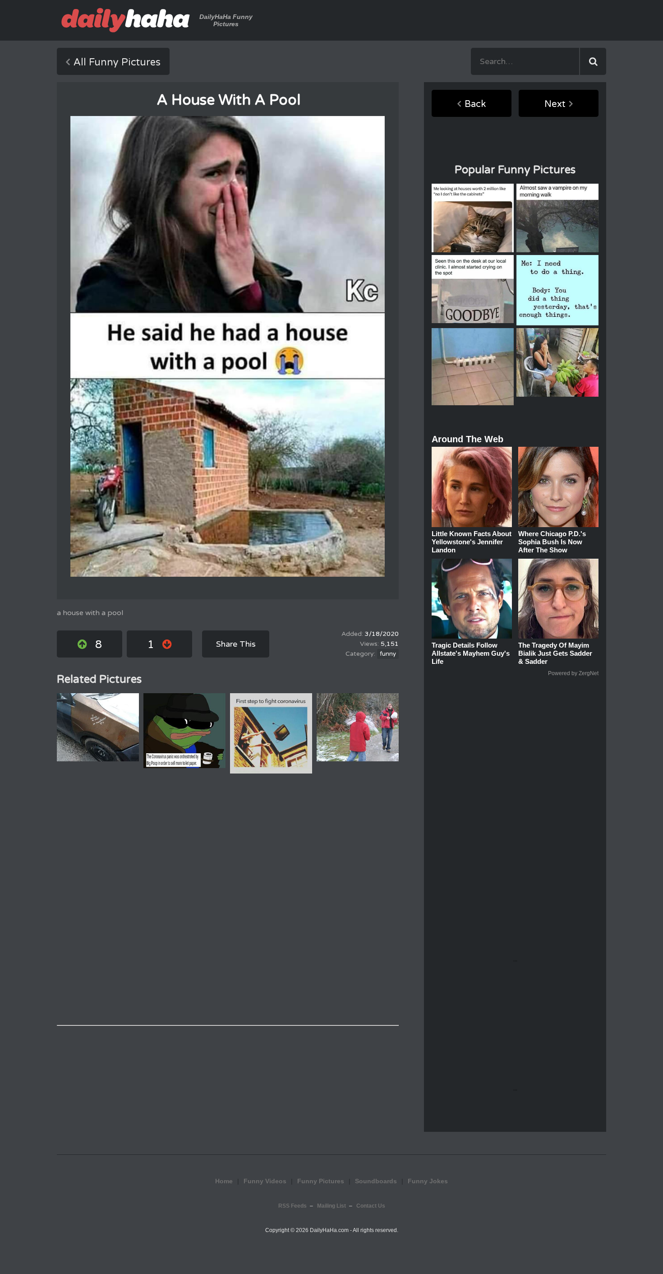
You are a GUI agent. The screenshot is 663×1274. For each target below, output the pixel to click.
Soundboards (376, 1181)
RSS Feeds (292, 1206)
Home (224, 1181)
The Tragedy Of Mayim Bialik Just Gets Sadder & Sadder (555, 653)
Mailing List (331, 1206)
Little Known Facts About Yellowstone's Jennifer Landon (471, 542)
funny (388, 654)
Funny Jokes (428, 1181)
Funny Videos (265, 1181)
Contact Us (370, 1206)
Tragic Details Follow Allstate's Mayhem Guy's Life (471, 653)
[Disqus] (228, 899)
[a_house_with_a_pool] (227, 346)
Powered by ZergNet (573, 673)
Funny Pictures (320, 1181)
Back (475, 104)
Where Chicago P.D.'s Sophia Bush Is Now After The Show (552, 542)
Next (555, 104)
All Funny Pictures (117, 62)
